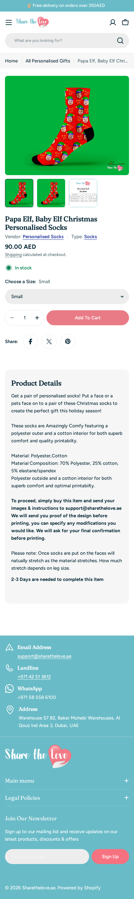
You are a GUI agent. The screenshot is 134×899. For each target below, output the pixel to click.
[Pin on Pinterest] (67, 341)
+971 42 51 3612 (34, 677)
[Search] (120, 40)
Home (11, 61)
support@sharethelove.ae (44, 656)
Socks (90, 236)
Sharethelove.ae (38, 888)
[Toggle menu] (8, 22)
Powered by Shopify (79, 888)
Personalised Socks (43, 236)
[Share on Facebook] (30, 341)
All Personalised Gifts (48, 61)
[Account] (113, 22)
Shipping (13, 254)
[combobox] (67, 40)
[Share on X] (49, 341)
